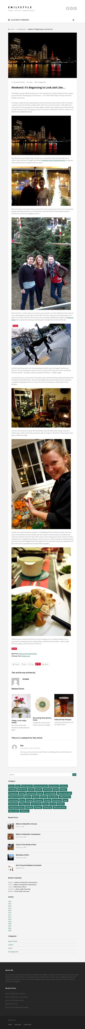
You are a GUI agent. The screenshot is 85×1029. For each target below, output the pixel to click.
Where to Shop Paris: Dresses (26, 824)
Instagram (16, 981)
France (31, 790)
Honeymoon (13, 793)
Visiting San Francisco (16, 807)
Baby (18, 786)
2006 (9, 928)
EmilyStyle (20, 7)
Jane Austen (31, 793)
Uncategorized (41, 82)
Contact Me (27, 1024)
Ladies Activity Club (64, 793)
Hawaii (56, 790)
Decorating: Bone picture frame (42, 719)
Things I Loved (24, 804)
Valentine (61, 804)
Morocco (36, 797)
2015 (9, 908)
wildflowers (24, 811)
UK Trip (52, 804)
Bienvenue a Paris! (22, 855)
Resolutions (57, 800)
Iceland (22, 793)
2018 (9, 901)
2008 (9, 924)
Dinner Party (22, 790)
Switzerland (13, 804)
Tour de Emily (36, 804)
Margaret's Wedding (16, 797)
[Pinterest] (75, 8)
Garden (38, 790)
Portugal (30, 800)
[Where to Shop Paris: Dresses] (10, 826)
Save (39, 664)
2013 (9, 913)
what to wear (13, 811)
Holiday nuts (26, 656)
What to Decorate (59, 807)
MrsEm (10, 882)
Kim (21, 745)
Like (24, 664)
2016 (9, 906)
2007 (9, 926)
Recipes (47, 800)
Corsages (12, 790)
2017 (9, 904)
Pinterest (71, 979)
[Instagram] (71, 8)
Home (10, 1024)
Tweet (17, 664)
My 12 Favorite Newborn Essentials (28, 865)
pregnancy (38, 800)
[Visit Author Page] (15, 682)
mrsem (31, 82)
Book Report (53, 786)
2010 (9, 919)
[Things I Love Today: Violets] (21, 706)
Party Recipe (13, 800)
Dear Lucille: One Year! (23, 889)
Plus (32, 664)
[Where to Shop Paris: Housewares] (10, 836)
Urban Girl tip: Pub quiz (62, 719)
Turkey (45, 804)
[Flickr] (67, 8)
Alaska (11, 786)
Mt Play (43, 797)
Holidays (63, 790)
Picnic (22, 800)
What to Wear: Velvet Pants (28, 654)
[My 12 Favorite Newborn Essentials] (10, 867)
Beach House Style (40, 786)
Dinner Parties (12, 941)
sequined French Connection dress (53, 160)
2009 (9, 922)
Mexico (27, 797)
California (64, 786)
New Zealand (53, 797)
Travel (10, 948)
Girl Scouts (47, 790)
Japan (40, 793)
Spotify (7, 981)
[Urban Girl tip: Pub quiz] (63, 705)
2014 (9, 910)
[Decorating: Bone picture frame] (42, 704)
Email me (70, 977)
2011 (9, 917)
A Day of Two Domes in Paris (26, 844)
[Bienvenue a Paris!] (10, 857)
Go (74, 774)
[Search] (73, 20)
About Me (18, 1024)
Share (46, 664)
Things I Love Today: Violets (19, 721)
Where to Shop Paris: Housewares (28, 834)
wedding (29, 807)
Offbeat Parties (65, 797)
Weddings (38, 807)
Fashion (10, 945)
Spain (65, 800)
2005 (9, 931)
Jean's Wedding (50, 793)
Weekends (47, 807)
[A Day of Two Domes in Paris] (10, 847)
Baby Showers (27, 786)
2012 (9, 915)
